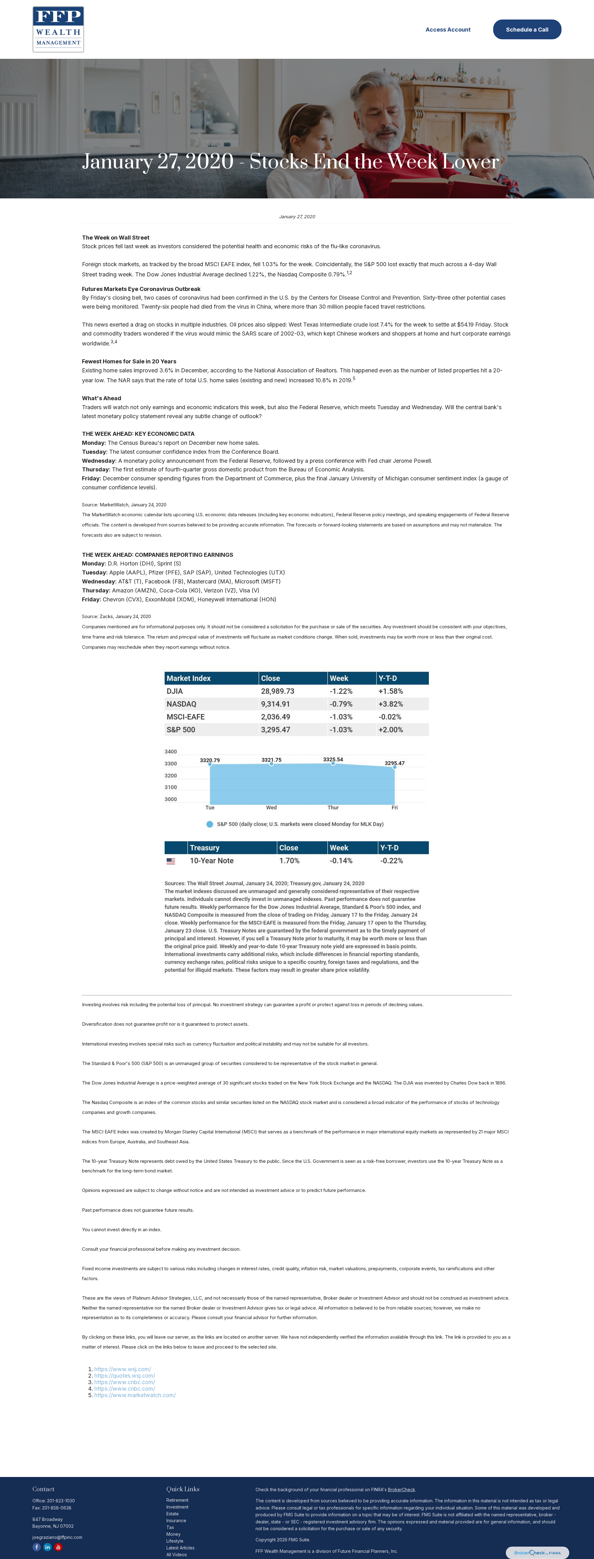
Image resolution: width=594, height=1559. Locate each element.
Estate (172, 1513)
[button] (217, 29)
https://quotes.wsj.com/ (124, 1375)
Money (173, 1534)
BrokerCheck (401, 1489)
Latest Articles (180, 1547)
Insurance (176, 1520)
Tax (170, 1527)
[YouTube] (58, 1547)
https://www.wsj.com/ (122, 1369)
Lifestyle (174, 1541)
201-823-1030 (61, 1500)
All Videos (176, 1554)
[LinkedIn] (47, 1547)
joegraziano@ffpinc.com (57, 1537)
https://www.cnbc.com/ (124, 1382)
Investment (177, 1506)
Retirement (177, 1500)
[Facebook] (36, 1547)
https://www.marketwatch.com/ (135, 1395)
